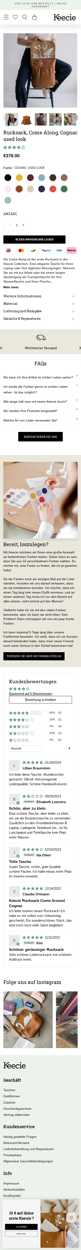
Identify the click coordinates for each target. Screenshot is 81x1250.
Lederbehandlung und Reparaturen (28, 1149)
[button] (6, 17)
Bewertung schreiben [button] (40, 700)
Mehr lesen (11, 287)
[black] (7, 177)
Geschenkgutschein (17, 1108)
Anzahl (10, 214)
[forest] (64, 189)
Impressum (11, 1183)
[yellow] (19, 177)
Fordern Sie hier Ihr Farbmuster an (34, 656)
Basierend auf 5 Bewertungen (30, 693)
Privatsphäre (12, 1155)
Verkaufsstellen (14, 1189)
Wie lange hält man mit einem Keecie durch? (35, 401)
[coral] (53, 189)
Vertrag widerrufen (16, 1115)
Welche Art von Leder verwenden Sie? (30, 420)
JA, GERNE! (21, 1227)
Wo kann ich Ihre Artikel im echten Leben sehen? (38, 377)
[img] (33, 762)
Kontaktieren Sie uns (40, 436)
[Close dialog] (77, 1201)
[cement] (30, 189)
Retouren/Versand (16, 1143)
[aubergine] (30, 177)
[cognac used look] (19, 189)
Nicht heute (21, 1234)
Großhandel (11, 1195)
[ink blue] (41, 189)
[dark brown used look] (53, 177)
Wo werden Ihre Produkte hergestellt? (30, 411)
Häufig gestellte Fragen (20, 1137)
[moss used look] (64, 177)
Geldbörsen (11, 1096)
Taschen (9, 1090)
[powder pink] (7, 189)
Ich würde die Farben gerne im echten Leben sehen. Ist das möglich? (35, 389)
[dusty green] (7, 200)
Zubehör (9, 1102)
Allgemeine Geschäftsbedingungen (28, 1161)
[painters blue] (41, 177)
